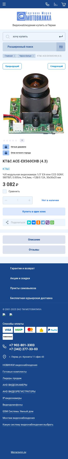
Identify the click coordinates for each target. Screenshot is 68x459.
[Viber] (48, 222)
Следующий (56, 66)
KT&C (6, 169)
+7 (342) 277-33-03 (23, 349)
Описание (34, 239)
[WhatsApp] (52, 222)
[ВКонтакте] (34, 222)
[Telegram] (43, 222)
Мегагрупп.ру (18, 452)
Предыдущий (12, 66)
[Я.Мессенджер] (29, 222)
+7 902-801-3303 (21, 345)
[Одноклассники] (38, 222)
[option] (34, 104)
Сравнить (14, 191)
